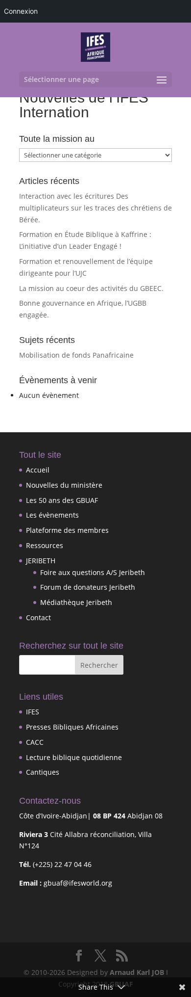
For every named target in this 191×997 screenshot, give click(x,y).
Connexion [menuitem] (21, 11)
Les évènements (52, 515)
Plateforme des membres (67, 530)
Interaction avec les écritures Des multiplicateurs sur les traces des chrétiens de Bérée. (95, 207)
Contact (38, 617)
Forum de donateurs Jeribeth (87, 587)
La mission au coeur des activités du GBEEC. (91, 288)
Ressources (44, 545)
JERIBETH (40, 560)
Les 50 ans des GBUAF (62, 500)
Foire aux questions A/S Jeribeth (92, 572)
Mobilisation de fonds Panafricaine (76, 355)
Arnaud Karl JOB (137, 972)
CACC (35, 742)
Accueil (37, 469)
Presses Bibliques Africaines (72, 727)
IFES (32, 711)
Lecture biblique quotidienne (74, 757)
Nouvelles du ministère (64, 485)
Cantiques (42, 772)
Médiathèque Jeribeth (76, 602)
